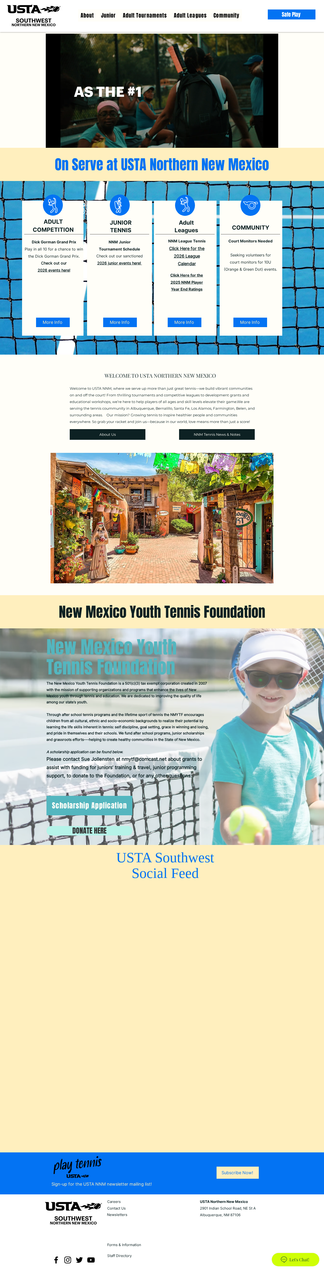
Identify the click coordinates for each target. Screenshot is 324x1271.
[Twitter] (79, 993)
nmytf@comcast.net (144, 759)
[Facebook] (56, 993)
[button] (190, 15)
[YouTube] (91, 993)
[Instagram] (67, 993)
